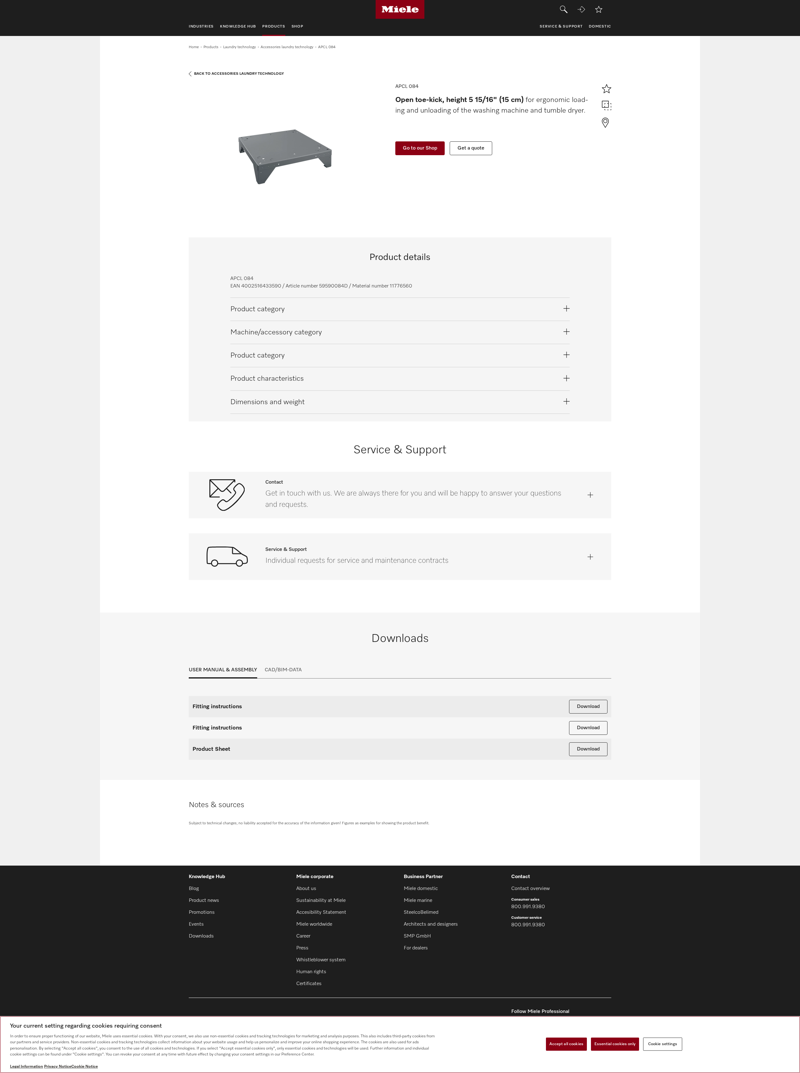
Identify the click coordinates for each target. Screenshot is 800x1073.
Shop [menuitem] (297, 26)
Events (196, 924)
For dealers (416, 948)
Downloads (201, 936)
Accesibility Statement (321, 912)
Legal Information (26, 1067)
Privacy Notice (57, 1067)
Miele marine (418, 900)
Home (194, 47)
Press (302, 948)
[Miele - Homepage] (400, 9)
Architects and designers (431, 924)
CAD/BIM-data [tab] (283, 670)
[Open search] (564, 9)
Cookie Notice (84, 1067)
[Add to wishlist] (599, 9)
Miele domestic (421, 888)
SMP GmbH (417, 936)
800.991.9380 (528, 906)
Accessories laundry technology (287, 47)
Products (210, 47)
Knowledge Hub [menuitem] (238, 26)
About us (306, 888)
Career (303, 936)
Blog (194, 888)
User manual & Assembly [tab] (223, 670)
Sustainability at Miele (321, 900)
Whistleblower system (321, 960)
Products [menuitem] (273, 26)
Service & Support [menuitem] (561, 26)
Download (588, 706)
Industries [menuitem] (201, 26)
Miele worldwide (314, 924)
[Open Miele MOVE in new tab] (581, 9)
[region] (400, 1044)
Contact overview (530, 888)
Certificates (309, 983)
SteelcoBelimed (421, 912)
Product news (204, 900)
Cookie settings (662, 1044)
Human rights (311, 971)
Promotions (202, 912)
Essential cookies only (615, 1044)
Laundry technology (239, 47)
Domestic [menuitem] (600, 26)
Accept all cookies (566, 1044)
